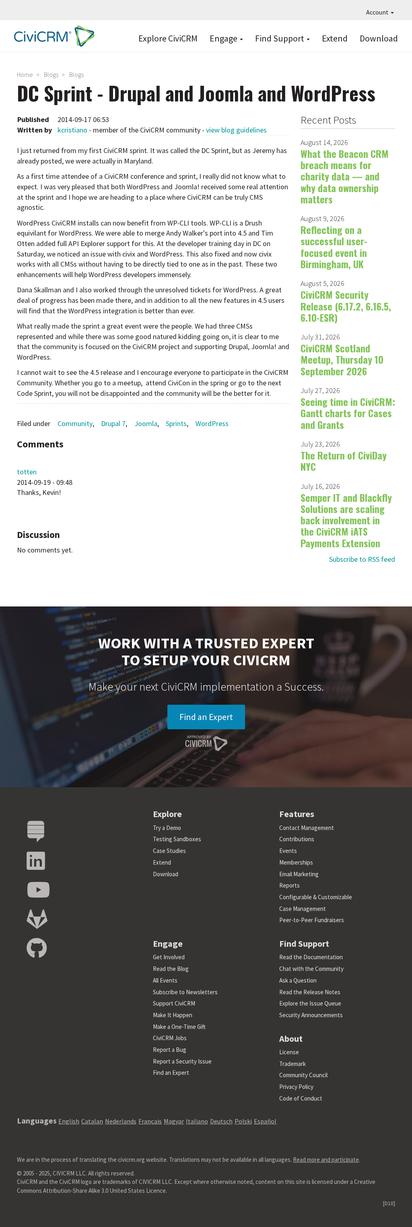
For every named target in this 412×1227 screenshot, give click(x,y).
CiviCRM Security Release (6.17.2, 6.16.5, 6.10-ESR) (346, 306)
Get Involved (169, 957)
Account (378, 12)
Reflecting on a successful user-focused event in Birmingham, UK (334, 246)
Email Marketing (299, 874)
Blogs (51, 74)
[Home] (52, 36)
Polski (243, 1121)
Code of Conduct (300, 1098)
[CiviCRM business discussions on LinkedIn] (36, 861)
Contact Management (306, 828)
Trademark (292, 1064)
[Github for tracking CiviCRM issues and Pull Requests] (36, 948)
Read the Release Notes (309, 992)
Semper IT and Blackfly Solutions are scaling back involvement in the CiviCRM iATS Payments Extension (346, 520)
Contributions (296, 839)
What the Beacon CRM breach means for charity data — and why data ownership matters (345, 176)
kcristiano (72, 129)
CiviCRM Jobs (170, 1038)
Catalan (92, 1121)
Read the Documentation (311, 957)
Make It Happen (172, 1015)
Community (75, 423)
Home (25, 74)
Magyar (174, 1121)
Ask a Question (298, 980)
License (289, 1052)
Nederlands (120, 1121)
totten (27, 471)
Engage (224, 38)
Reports (289, 885)
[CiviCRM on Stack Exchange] (36, 831)
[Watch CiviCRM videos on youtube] (38, 890)
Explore (167, 813)
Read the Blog (171, 968)
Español (265, 1121)
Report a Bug (169, 1049)
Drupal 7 (113, 423)
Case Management (302, 908)
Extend (335, 38)
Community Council (303, 1075)
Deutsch (221, 1121)
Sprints (176, 423)
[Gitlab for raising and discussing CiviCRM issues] (37, 919)
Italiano (197, 1121)
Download (379, 38)
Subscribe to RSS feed (362, 559)
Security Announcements (311, 1015)
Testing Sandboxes (177, 839)
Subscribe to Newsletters (185, 992)
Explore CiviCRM (168, 38)
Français (150, 1121)
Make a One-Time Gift (179, 1026)
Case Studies (169, 851)
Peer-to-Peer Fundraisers (311, 920)
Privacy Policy (296, 1086)
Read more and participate (326, 1159)
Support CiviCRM (174, 1003)
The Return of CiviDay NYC (344, 461)
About (291, 1038)
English (68, 1121)
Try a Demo (167, 828)
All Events (165, 980)
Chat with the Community (311, 968)
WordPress (212, 423)
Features (296, 813)
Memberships (296, 862)
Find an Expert (206, 716)
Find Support (280, 38)
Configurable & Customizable (315, 897)
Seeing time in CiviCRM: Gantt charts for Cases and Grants (348, 413)
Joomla (145, 423)
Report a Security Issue (182, 1061)
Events (288, 851)
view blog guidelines (236, 129)
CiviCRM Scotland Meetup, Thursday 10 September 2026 (342, 359)
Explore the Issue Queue (310, 1003)
